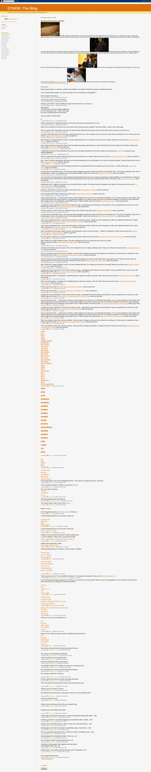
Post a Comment (47, 759)
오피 (42, 587)
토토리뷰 (50, 733)
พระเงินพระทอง (45, 470)
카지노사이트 (45, 592)
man (42, 464)
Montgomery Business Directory (67, 206)
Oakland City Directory (106, 173)
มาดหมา (50, 645)
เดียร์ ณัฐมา (44, 613)
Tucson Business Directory (84, 194)
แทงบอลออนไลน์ (46, 599)
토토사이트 (51, 700)
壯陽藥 (43, 331)
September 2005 (5, 49)
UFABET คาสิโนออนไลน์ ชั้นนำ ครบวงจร (53, 601)
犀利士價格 (44, 350)
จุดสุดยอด (44, 472)
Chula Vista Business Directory (55, 136)
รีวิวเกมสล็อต (45, 627)
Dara (42, 523)
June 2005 (4, 46)
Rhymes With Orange (60, 81)
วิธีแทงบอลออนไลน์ (47, 563)
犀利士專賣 (44, 354)
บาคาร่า (43, 495)
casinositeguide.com (53, 655)
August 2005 (4, 48)
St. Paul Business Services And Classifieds (70, 255)
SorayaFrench (52, 757)
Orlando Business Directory (127, 275)
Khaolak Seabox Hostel (54, 500)
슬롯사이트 (51, 737)
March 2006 (4, 56)
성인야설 (43, 585)
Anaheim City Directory (128, 179)
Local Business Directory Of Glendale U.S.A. (71, 291)
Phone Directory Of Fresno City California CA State (68, 221)
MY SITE (50, 594)
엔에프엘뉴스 (51, 696)
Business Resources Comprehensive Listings (71, 322)
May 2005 (3, 44)
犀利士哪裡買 (45, 352)
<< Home (44, 765)
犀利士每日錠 (45, 356)
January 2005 (4, 39)
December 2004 (5, 38)
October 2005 (4, 51)
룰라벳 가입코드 (52, 751)
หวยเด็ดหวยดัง (51, 526)
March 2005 (4, 42)
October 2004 (4, 36)
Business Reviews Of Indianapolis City (112, 316)
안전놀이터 (51, 706)
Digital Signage (52, 154)
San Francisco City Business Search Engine (114, 303)
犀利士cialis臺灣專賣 (47, 384)
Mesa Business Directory (108, 201)
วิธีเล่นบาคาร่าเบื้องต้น (47, 603)
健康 (49, 386)
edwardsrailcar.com (53, 680)
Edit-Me (3, 27)
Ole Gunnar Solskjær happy (49, 545)
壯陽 (42, 333)
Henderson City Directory (104, 210)
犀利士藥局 (44, 361)
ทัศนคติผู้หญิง (45, 474)
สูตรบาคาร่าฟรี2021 (47, 570)
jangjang (50, 482)
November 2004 (5, 37)
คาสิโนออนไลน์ (45, 597)
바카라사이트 (51, 690)
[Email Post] (67, 83)
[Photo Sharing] (50, 35)
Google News (4, 26)
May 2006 (3, 58)
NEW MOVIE (66, 512)
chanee (50, 532)
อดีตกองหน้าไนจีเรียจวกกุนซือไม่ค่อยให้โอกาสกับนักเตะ (57, 539)
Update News (45, 524)
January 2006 (4, 53)
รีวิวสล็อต (43, 623)
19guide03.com (52, 671)
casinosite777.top (52, 650)
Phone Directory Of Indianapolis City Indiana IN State (74, 296)
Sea (42, 461)
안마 (42, 591)
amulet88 (50, 504)
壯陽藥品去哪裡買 (46, 341)
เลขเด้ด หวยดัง (45, 519)
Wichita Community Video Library (95, 260)
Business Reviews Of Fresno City (62, 227)
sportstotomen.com (53, 667)
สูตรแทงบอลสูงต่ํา (46, 561)
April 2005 (4, 43)
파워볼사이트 (51, 742)
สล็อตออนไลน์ (45, 552)
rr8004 (50, 223)
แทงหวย (43, 629)
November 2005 (5, 52)
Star (42, 459)
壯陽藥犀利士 (45, 380)
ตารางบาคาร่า (45, 566)
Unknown (50, 163)
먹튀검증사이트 (52, 729)
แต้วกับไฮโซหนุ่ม (46, 479)
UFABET (43, 491)
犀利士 (43, 335)
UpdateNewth (51, 546)
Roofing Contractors (53, 148)
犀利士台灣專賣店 (46, 363)
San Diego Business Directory (108, 216)
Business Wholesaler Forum (118, 156)
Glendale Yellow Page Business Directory (70, 287)
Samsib (50, 573)
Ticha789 (50, 487)
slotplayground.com (53, 677)
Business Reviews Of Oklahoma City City (111, 236)
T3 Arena (43, 609)
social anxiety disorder (50, 162)
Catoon (43, 462)
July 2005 (3, 47)
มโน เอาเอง (51, 541)
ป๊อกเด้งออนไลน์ (46, 557)
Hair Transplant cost (109, 576)
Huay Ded (44, 521)
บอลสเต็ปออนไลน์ (46, 568)
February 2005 (5, 41)
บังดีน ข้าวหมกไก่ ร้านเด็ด (48, 531)
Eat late (43, 466)
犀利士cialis (44, 346)
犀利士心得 (44, 358)
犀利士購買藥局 (46, 360)
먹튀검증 (50, 725)
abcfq (49, 467)
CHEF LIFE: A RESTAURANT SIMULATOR (54, 607)
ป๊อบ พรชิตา (44, 611)
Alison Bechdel (12, 19)
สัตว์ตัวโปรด (44, 477)
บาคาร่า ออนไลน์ (46, 555)
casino (69, 503)
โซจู (42, 621)
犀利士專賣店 (45, 344)
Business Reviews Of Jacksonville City (69, 309)
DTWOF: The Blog (22, 8)
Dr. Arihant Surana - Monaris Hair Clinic (58, 577)
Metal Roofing (52, 147)
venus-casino (45, 625)
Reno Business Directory (88, 190)
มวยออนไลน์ (44, 493)
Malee (50, 559)
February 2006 (5, 54)
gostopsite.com (52, 663)
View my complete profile (8, 21)
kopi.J (49, 513)
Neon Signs (120, 151)
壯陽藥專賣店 (45, 343)
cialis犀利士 (44, 348)
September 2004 (5, 34)
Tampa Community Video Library (67, 242)
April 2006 (4, 57)
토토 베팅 (50, 721)
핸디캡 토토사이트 (53, 717)
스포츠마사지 (45, 589)
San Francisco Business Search (67, 272)
